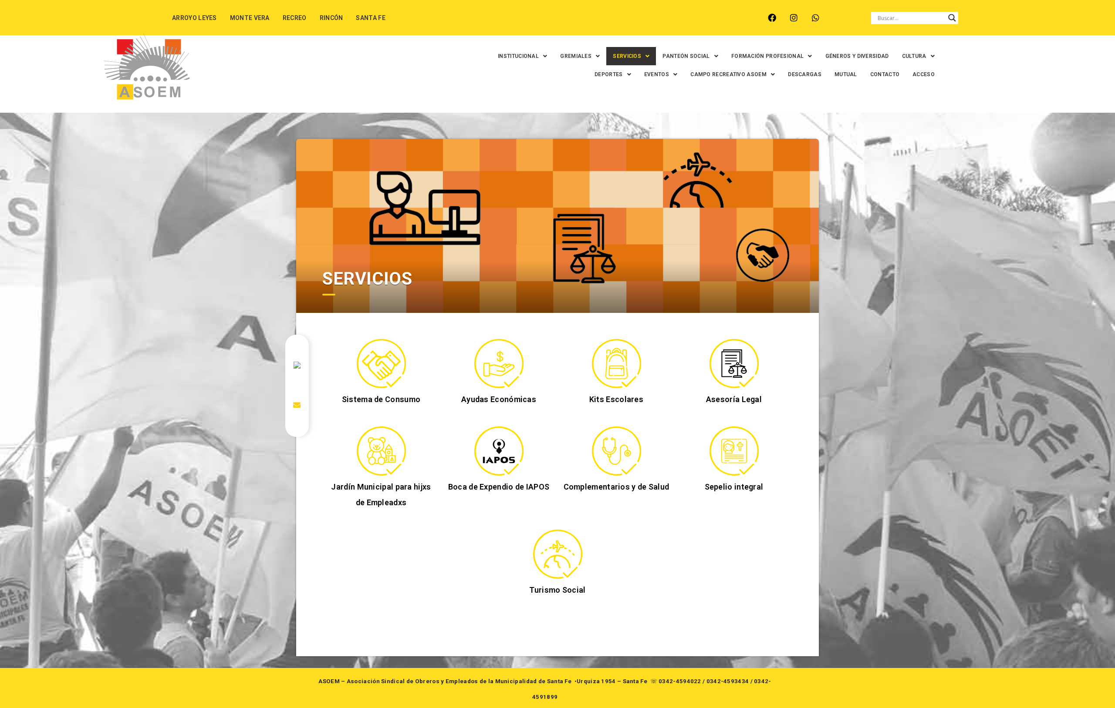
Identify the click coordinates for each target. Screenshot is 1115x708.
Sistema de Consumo (381, 399)
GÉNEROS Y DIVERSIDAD (857, 56)
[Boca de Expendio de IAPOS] (499, 451)
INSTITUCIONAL (518, 56)
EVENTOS (656, 74)
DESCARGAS (804, 74)
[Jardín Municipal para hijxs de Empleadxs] (381, 451)
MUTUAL (846, 74)
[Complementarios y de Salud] (616, 451)
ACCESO (923, 74)
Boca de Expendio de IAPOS (499, 486)
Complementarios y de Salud (616, 486)
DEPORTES (608, 74)
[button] (522, 56)
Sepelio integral (734, 486)
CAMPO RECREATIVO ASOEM (728, 74)
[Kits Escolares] (616, 363)
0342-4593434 (727, 681)
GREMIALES (575, 56)
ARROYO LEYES (194, 17)
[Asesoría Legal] (734, 363)
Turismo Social (557, 589)
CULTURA (914, 56)
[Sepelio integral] (734, 451)
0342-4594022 (680, 681)
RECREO (295, 17)
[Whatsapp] (815, 17)
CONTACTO (884, 74)
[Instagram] (793, 17)
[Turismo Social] (557, 554)
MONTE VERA (250, 17)
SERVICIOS (627, 56)
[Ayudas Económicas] (499, 363)
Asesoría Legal (734, 399)
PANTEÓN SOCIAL (686, 56)
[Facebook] (772, 17)
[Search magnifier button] (952, 18)
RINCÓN (331, 17)
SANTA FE (370, 17)
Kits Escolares (616, 399)
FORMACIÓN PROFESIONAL (767, 56)
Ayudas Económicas (498, 399)
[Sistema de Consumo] (381, 363)
